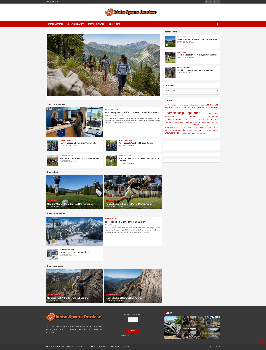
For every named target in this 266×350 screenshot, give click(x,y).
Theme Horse (101, 346)
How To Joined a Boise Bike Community (78, 143)
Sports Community (75, 24)
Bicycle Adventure (197, 105)
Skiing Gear (188, 130)
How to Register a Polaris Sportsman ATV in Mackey (132, 112)
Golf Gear (195, 125)
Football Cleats (191, 122)
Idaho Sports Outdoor (137, 336)
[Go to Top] (261, 341)
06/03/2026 (110, 206)
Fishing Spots (168, 122)
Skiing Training (207, 130)
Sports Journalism (186, 133)
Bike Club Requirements (212, 107)
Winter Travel (195, 133)
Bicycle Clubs (212, 105)
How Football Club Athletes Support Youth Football (139, 159)
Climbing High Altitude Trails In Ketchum (67, 298)
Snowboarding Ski (173, 133)
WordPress (125, 346)
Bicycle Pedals (180, 107)
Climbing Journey (171, 116)
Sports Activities (55, 24)
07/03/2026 (51, 206)
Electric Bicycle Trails (212, 120)
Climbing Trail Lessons (212, 116)
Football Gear (168, 125)
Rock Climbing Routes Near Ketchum (125, 298)
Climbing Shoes (192, 116)
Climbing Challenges (213, 113)
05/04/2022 (122, 163)
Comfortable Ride (176, 119)
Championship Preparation (182, 113)
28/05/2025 (108, 115)
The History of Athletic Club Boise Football (79, 158)
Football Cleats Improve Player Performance (129, 204)
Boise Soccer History (213, 109)
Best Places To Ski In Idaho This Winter (125, 222)
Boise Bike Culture (189, 109)
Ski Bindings (209, 127)
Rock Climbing (199, 127)
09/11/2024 (108, 225)
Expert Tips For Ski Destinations (74, 252)
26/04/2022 (64, 255)
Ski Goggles (168, 130)
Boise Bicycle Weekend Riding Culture (135, 143)
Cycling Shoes (202, 120)
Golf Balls (175, 125)
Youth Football (203, 133)
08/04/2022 (64, 161)
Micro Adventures (213, 125)
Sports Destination (96, 24)
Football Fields (214, 122)
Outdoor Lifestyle (180, 127)
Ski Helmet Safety (176, 130)
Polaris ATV (189, 127)
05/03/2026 (51, 300)
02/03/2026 (110, 300)
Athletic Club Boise (171, 105)
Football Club (204, 122)
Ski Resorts (215, 130)
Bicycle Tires (200, 107)
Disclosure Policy (81, 346)
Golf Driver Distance (185, 125)
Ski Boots (216, 127)
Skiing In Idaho (198, 130)
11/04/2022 (64, 145)
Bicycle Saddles (191, 107)
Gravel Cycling (204, 125)
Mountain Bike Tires (170, 127)
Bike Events (168, 109)
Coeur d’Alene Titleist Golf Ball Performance (70, 204)
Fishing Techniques (178, 122)
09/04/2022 (122, 145)
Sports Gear (114, 24)
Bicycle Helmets (169, 107)
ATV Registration (184, 105)
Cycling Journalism (193, 120)
